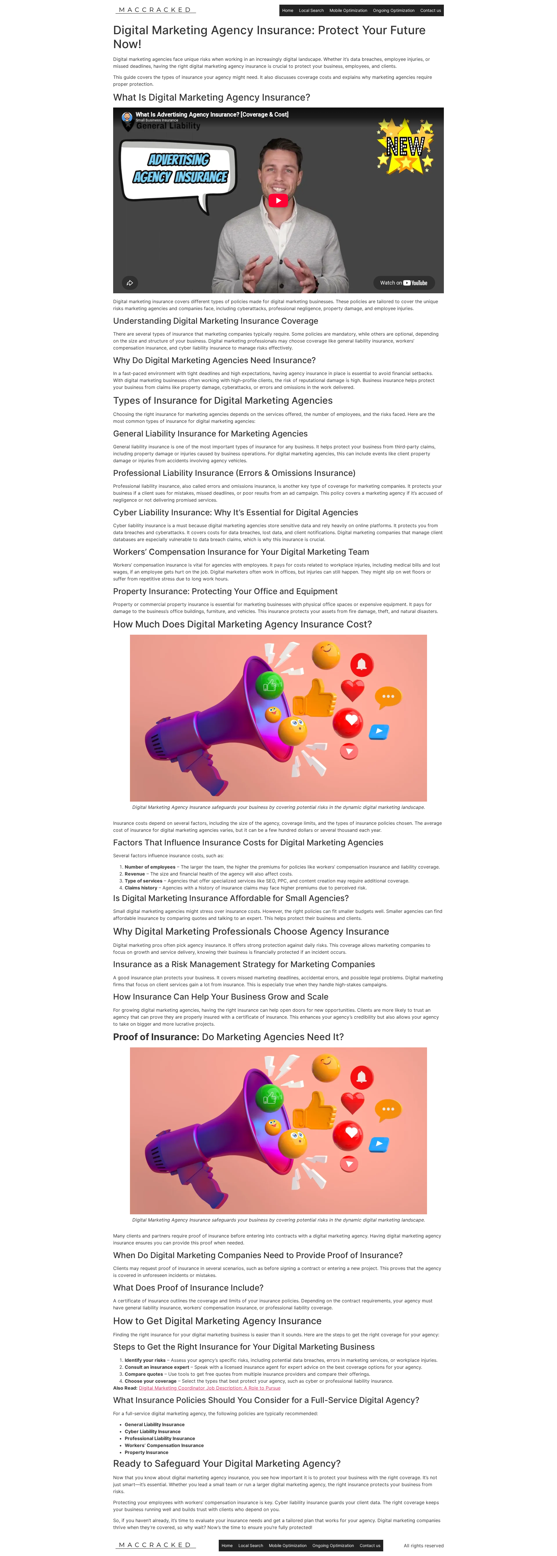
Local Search (311, 10)
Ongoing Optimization (394, 10)
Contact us (430, 10)
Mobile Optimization (348, 10)
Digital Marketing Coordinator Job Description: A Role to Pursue (210, 1388)
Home (287, 10)
